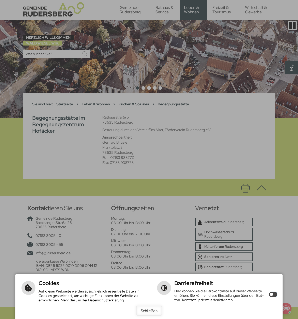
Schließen (149, 310)
